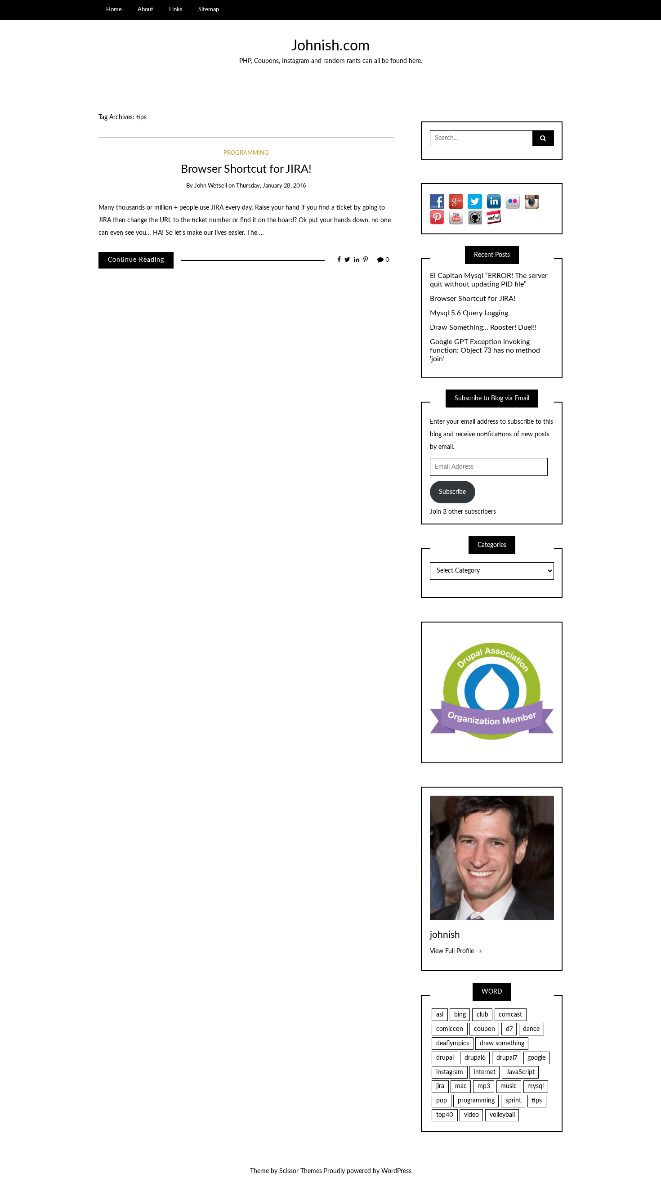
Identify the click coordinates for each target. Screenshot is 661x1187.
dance (531, 1029)
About (145, 9)
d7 (509, 1029)
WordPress (396, 1171)
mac (461, 1086)
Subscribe (452, 492)
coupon (484, 1029)
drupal (445, 1058)
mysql (535, 1086)
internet (485, 1072)
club (482, 1015)
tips (536, 1100)
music (508, 1086)
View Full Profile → (456, 951)
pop (441, 1100)
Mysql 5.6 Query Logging (469, 313)
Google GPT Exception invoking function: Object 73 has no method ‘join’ (485, 350)
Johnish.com (330, 46)
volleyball (502, 1115)
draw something (502, 1043)
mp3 (484, 1086)
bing (460, 1015)
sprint (513, 1100)
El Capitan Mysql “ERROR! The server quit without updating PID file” (489, 280)
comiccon (449, 1029)
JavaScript (520, 1072)
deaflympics (452, 1043)
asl (439, 1015)
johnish (445, 935)
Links (176, 9)
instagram (449, 1072)
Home (114, 9)
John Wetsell (210, 186)
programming (476, 1100)
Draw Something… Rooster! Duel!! (483, 327)
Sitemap (208, 9)
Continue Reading (136, 260)
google (536, 1058)
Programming (246, 153)
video (471, 1115)
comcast (510, 1015)
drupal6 (475, 1058)
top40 (444, 1115)
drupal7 (506, 1058)
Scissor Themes (300, 1171)
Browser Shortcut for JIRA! (246, 169)
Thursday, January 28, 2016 (271, 186)
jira (440, 1086)
